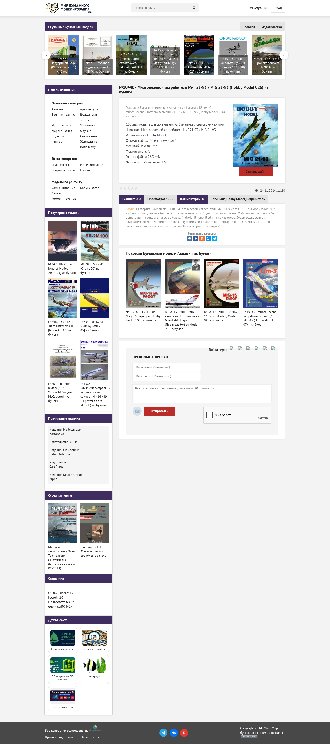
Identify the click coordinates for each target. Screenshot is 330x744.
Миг (222, 199)
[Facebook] (195, 238)
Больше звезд (89, 188)
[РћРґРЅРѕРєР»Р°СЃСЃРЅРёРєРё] (202, 238)
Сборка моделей (63, 170)
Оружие (85, 131)
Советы (85, 170)
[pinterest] (184, 733)
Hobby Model (156, 135)
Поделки (58, 136)
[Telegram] (163, 733)
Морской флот (62, 131)
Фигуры (57, 142)
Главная (249, 27)
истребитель (255, 199)
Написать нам (90, 737)
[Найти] (194, 7)
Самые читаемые (63, 188)
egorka (53, 606)
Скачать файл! (256, 172)
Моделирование (91, 165)
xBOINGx (65, 606)
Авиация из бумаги (182, 108)
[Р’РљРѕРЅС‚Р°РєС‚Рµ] (189, 238)
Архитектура (89, 109)
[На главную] (69, 8)
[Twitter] (214, 238)
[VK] (174, 733)
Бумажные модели (153, 108)
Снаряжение (88, 136)
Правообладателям (59, 737)
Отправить (159, 411)
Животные (87, 125)
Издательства (272, 27)
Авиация (58, 109)
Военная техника (64, 115)
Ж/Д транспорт (62, 125)
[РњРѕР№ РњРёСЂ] (208, 238)
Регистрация (258, 8)
